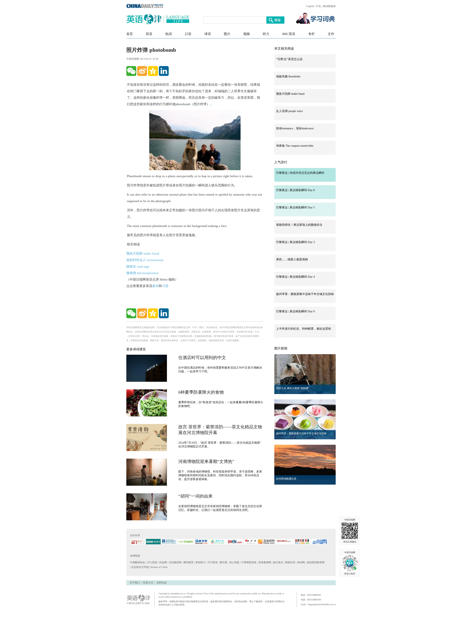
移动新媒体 (329, 6)
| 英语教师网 (264, 562)
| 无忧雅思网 (174, 562)
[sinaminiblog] (142, 71)
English (310, 6)
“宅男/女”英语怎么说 (289, 59)
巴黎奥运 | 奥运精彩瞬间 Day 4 (295, 276)
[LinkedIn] (164, 71)
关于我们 (135, 582)
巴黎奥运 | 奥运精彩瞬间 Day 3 (295, 242)
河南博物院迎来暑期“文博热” (206, 461)
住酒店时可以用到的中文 (202, 357)
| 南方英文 (278, 562)
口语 (188, 34)
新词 (155, 286)
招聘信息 (162, 582)
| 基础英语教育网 (315, 562)
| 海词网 (301, 562)
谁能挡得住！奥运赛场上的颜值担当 (299, 224)
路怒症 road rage (137, 266)
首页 (129, 34)
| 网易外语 (290, 562)
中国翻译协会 (138, 562)
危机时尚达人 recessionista (144, 260)
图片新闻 (280, 348)
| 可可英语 (212, 562)
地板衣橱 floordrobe (288, 76)
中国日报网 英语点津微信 (349, 531)
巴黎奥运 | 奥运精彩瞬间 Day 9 (295, 311)
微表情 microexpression (142, 273)
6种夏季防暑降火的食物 (201, 392)
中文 (318, 6)
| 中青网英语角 (248, 562)
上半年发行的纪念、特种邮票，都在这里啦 (303, 328)
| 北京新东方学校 (139, 567)
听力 (266, 34)
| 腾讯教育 (188, 562)
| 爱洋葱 (223, 562)
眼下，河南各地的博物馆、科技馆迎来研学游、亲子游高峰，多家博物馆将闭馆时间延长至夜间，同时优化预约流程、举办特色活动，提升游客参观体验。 (220, 475)
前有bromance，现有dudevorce (295, 128)
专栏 (311, 34)
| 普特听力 (200, 562)
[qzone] (153, 71)
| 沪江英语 (152, 562)
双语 (149, 34)
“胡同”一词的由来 (195, 496)
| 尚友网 (162, 562)
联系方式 (148, 582)
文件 (331, 34)
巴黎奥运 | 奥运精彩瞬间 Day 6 (295, 190)
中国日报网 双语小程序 (349, 563)
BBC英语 (288, 34)
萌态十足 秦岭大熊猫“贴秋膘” (292, 388)
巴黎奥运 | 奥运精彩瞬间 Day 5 (295, 207)
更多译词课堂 (136, 349)
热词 (168, 34)
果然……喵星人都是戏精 (292, 259)
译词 (207, 34)
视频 (246, 34)
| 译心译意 (234, 562)
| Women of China (158, 567)
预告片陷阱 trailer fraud (142, 253)
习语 (165, 286)
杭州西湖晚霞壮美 (286, 478)
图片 (227, 34)
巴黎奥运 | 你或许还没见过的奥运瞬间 (300, 172)
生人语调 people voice (289, 111)
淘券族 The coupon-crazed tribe (294, 145)
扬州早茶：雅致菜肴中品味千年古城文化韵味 (305, 294)
